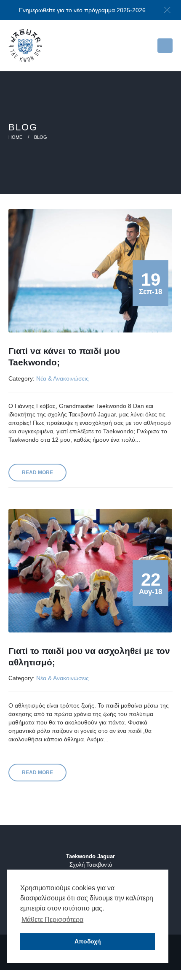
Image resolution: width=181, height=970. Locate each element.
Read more (37, 473)
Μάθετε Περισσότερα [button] (52, 919)
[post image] (90, 270)
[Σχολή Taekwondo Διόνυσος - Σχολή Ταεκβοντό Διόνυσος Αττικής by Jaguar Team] (25, 45)
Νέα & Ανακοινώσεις (62, 378)
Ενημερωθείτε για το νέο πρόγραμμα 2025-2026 (82, 10)
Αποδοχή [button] (88, 941)
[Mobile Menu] (165, 45)
